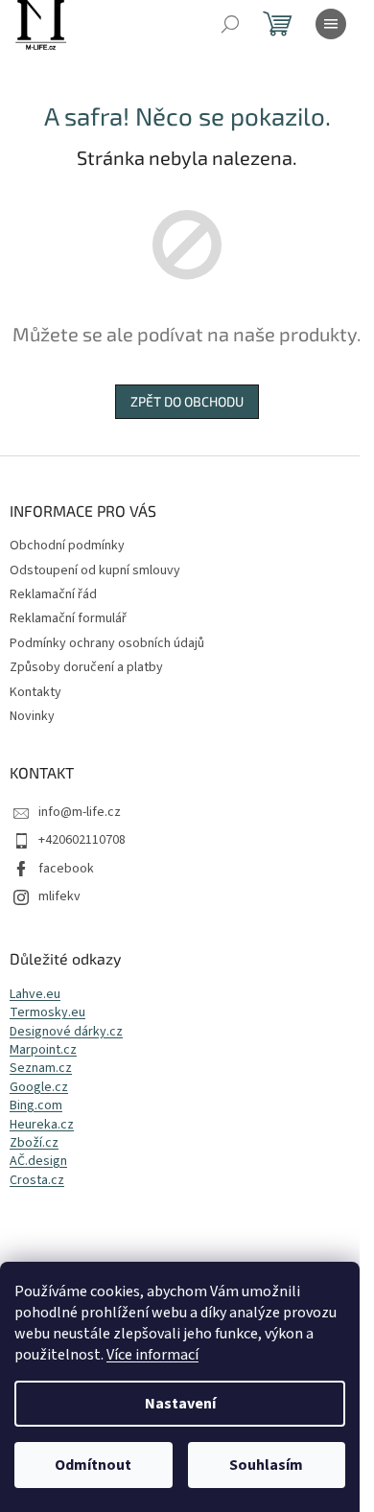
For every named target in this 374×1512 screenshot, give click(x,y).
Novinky (32, 716)
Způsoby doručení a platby (86, 667)
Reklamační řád (53, 594)
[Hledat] (230, 24)
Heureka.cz (42, 1125)
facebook (66, 868)
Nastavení (180, 1403)
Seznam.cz (41, 1068)
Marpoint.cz (43, 1050)
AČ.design (38, 1161)
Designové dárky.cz (66, 1032)
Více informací (152, 1354)
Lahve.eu (35, 995)
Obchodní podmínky (67, 545)
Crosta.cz (37, 1181)
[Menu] (331, 24)
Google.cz (39, 1088)
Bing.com (36, 1106)
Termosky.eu (47, 1013)
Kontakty (35, 692)
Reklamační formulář (68, 618)
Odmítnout (93, 1465)
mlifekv (59, 896)
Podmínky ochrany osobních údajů (107, 643)
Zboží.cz (34, 1143)
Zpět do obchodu (187, 401)
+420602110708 (82, 839)
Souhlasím (266, 1465)
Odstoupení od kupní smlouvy (95, 570)
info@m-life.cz (79, 812)
